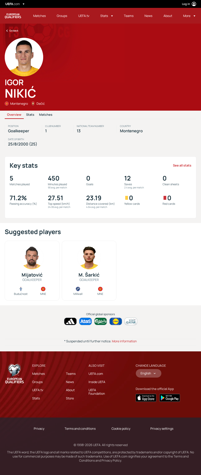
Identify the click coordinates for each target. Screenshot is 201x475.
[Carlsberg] (100, 321)
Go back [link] (13, 30)
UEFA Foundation (97, 392)
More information (124, 341)
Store (70, 398)
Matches (45, 115)
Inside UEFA (97, 382)
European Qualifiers (13, 15)
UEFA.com (96, 373)
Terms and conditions (80, 428)
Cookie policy (120, 428)
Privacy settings (161, 428)
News (70, 382)
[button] (106, 15)
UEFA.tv (37, 390)
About (70, 390)
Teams (71, 373)
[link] (39, 15)
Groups (37, 382)
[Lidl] (115, 321)
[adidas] (70, 321)
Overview (14, 115)
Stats (30, 115)
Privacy (39, 428)
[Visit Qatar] (130, 321)
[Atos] (85, 321)
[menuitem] (40, 15)
